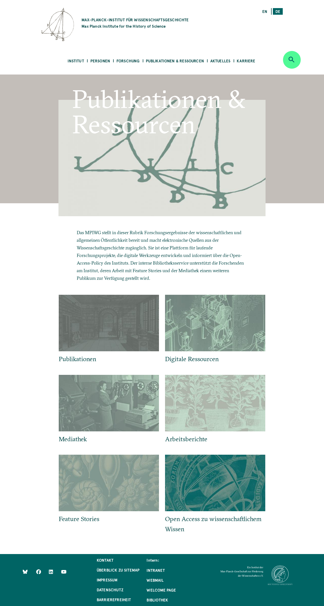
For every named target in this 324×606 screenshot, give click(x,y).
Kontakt (105, 560)
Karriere (246, 60)
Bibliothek (157, 599)
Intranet (156, 570)
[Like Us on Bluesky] (25, 571)
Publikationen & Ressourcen (175, 60)
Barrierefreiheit (114, 599)
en (264, 11)
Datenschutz (110, 589)
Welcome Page (161, 590)
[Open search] (292, 60)
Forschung (128, 60)
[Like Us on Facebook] (39, 571)
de (277, 11)
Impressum (107, 579)
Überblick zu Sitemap (118, 570)
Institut (76, 60)
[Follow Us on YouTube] (63, 571)
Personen (100, 60)
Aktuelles (220, 60)
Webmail (155, 580)
